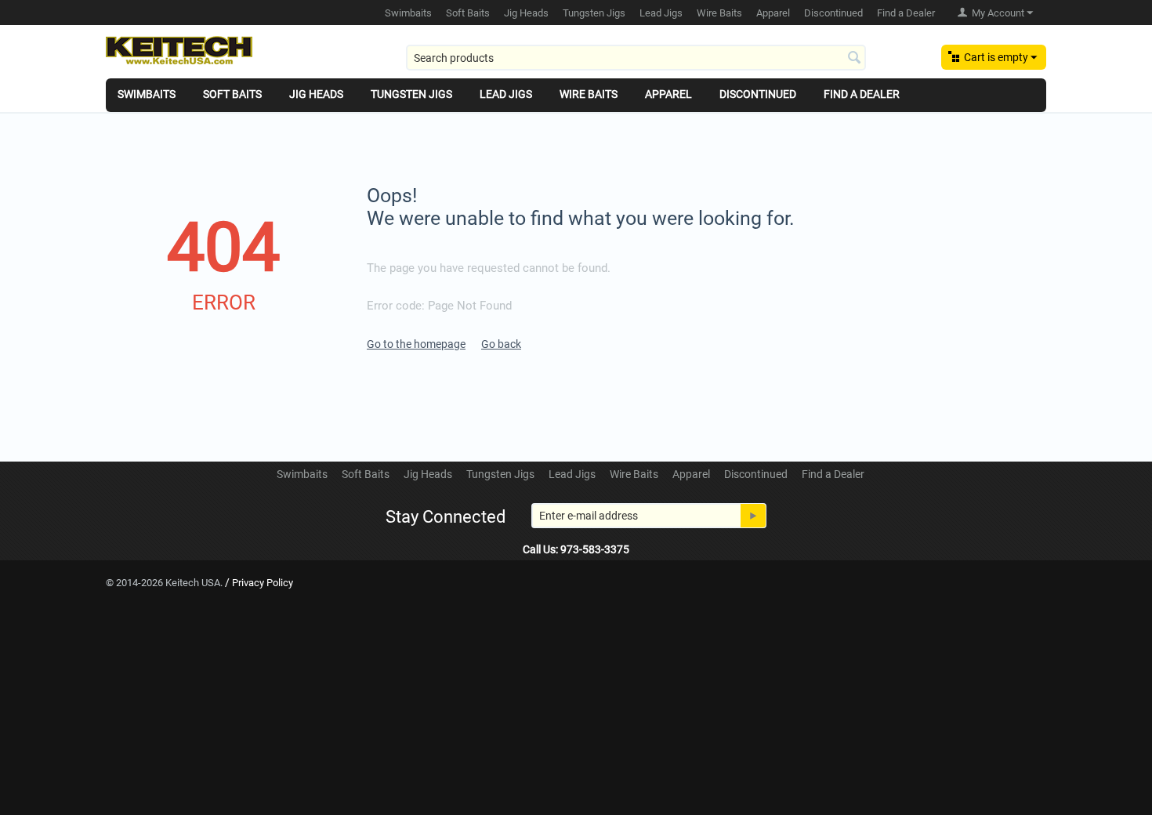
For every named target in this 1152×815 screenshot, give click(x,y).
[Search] (854, 59)
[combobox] (636, 58)
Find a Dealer (906, 13)
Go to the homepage (416, 344)
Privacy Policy (262, 583)
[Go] (753, 515)
